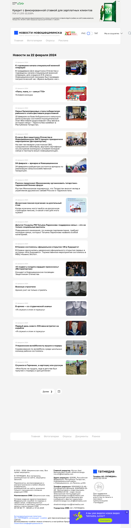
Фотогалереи (34, 40)
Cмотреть (105, 520)
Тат (96, 33)
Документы (81, 436)
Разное (96, 436)
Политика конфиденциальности (28, 523)
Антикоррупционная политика (27, 516)
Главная (18, 40)
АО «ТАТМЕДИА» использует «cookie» (30, 518)
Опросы (50, 40)
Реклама (63, 40)
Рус (83, 33)
